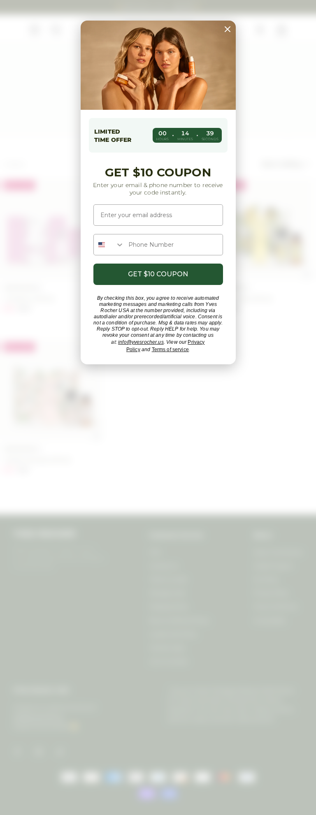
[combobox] (109, 244)
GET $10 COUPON (158, 274)
